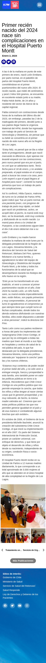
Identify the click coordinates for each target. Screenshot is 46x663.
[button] (39, 5)
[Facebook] (5, 605)
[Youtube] (19, 605)
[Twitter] (12, 605)
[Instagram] (27, 605)
